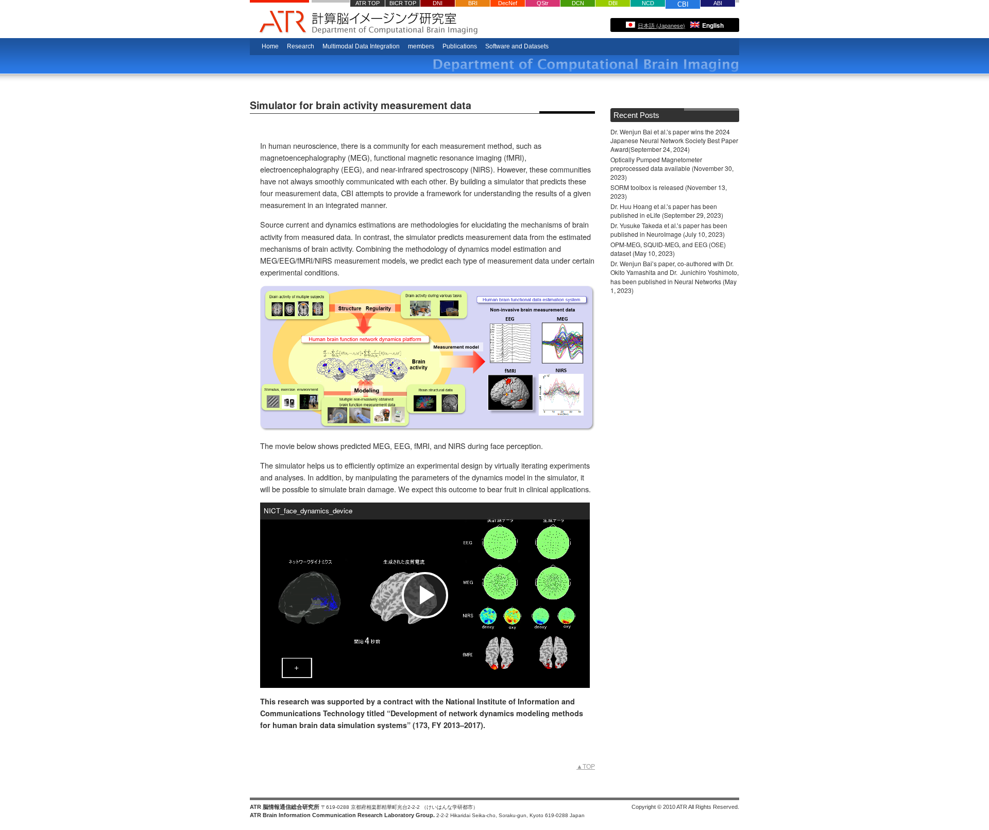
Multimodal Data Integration (361, 46)
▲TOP (585, 766)
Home (270, 46)
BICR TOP (402, 3)
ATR (279, 19)
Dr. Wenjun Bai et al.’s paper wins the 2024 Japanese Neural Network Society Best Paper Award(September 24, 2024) (674, 140)
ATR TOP (367, 3)
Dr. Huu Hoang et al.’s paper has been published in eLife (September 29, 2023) (666, 210)
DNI (437, 3)
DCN (578, 3)
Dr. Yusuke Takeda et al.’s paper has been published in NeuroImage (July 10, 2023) (668, 229)
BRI (473, 3)
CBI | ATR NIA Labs (461, 23)
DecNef (507, 3)
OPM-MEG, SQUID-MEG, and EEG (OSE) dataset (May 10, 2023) (668, 248)
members (421, 46)
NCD (648, 3)
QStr (543, 3)
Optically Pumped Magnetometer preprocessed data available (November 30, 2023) (672, 168)
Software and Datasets (517, 46)
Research (300, 46)
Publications (459, 46)
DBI (613, 3)
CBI (683, 4)
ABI (717, 3)
